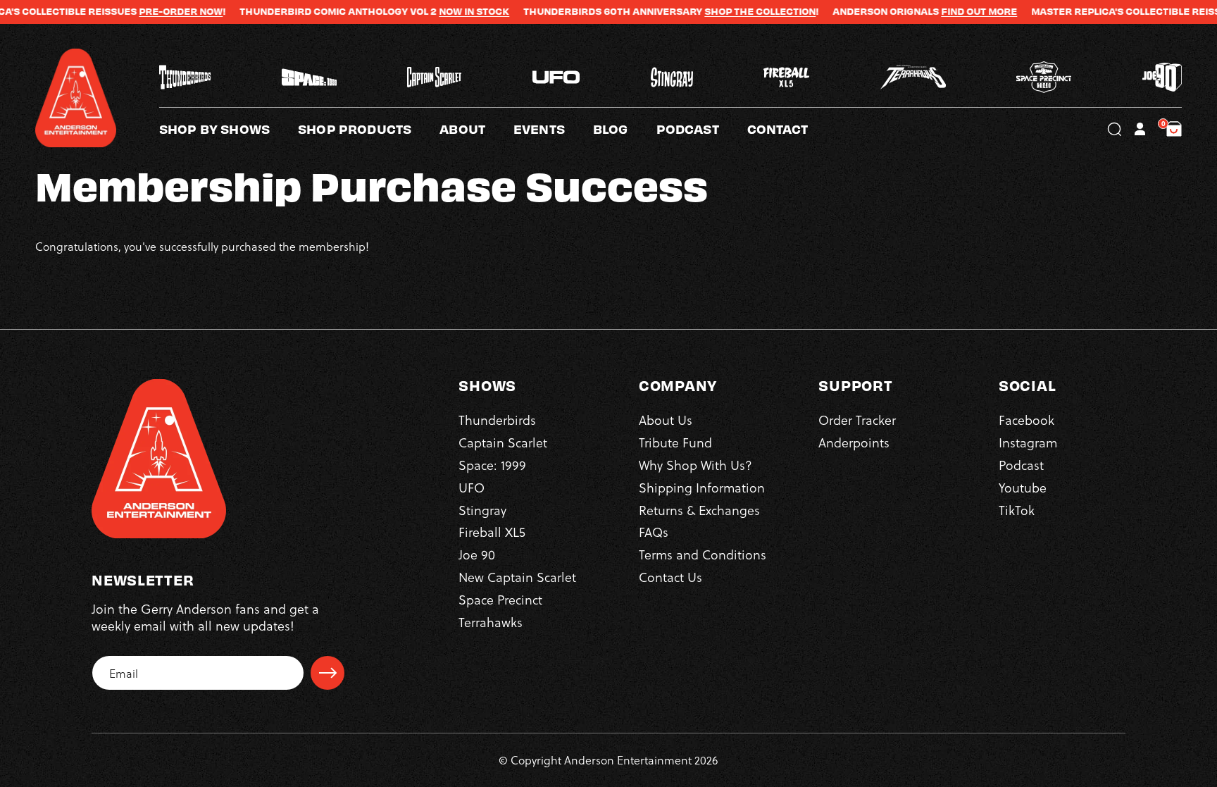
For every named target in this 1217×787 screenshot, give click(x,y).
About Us (665, 419)
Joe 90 (476, 554)
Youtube (1023, 487)
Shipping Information (702, 487)
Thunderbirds (497, 419)
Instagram (1028, 442)
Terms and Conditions (702, 554)
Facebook (1026, 419)
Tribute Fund (675, 442)
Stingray (482, 509)
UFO (471, 487)
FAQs (653, 531)
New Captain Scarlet (517, 576)
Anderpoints (854, 442)
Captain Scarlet (502, 442)
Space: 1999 (492, 464)
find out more (950, 11)
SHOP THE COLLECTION (731, 11)
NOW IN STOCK (445, 11)
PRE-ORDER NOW (152, 11)
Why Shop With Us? (695, 464)
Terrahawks (490, 621)
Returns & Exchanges (699, 509)
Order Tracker (857, 419)
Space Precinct (500, 599)
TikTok (1017, 509)
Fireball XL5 (491, 531)
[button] (476, 129)
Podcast (1021, 464)
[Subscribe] (327, 673)
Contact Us (670, 576)
